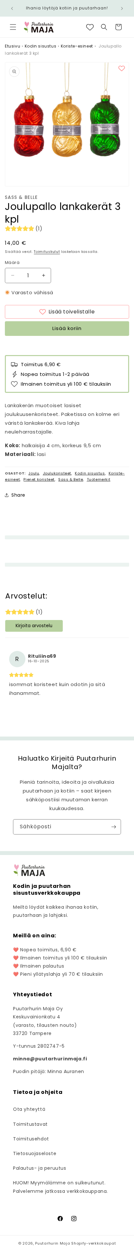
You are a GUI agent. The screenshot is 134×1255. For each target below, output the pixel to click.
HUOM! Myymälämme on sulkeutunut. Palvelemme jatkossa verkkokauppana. (60, 1186)
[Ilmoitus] (122, 8)
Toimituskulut (47, 251)
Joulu (33, 473)
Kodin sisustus (40, 46)
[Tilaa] (113, 826)
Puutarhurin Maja (52, 1243)
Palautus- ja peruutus (39, 1168)
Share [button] (18, 495)
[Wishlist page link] (90, 27)
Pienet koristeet (39, 479)
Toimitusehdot (31, 1139)
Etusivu (12, 46)
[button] (13, 27)
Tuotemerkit (99, 479)
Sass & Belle (21, 197)
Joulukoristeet (57, 473)
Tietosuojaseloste (34, 1153)
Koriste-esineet (77, 46)
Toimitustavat (30, 1124)
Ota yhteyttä (29, 1109)
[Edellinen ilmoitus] (12, 8)
